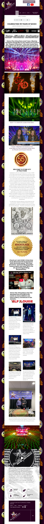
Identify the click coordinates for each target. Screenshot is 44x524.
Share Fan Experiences (29, 1)
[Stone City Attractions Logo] (10, 5)
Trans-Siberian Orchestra (35, 13)
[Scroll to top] (33, 516)
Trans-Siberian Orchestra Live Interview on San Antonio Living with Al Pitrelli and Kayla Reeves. (22, 148)
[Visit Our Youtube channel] (32, 4)
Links (20, 12)
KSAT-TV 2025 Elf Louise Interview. (22, 123)
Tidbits (28, 12)
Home (17, 12)
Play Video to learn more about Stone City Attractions (22, 458)
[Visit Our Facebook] (28, 4)
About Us (24, 12)
